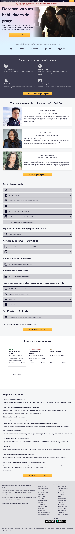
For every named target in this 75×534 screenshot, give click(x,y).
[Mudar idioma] (63, 1)
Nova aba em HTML (42, 486)
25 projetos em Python (42, 494)
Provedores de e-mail (62, 500)
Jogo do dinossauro (41, 496)
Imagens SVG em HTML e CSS (63, 514)
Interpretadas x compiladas (43, 514)
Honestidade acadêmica (41, 528)
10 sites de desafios (41, 504)
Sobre (3, 528)
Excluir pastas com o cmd (43, 492)
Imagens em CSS (61, 492)
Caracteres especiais (62, 498)
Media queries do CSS (62, 510)
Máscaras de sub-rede (62, 486)
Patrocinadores (32, 528)
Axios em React (41, 508)
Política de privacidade (60, 528)
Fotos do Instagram (41, 510)
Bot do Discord (41, 490)
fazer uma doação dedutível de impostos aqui (17, 503)
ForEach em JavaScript (62, 508)
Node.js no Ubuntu (61, 502)
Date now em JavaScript (42, 506)
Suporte (25, 528)
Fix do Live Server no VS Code (44, 512)
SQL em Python (61, 512)
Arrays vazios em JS (41, 498)
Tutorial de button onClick (63, 488)
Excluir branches (61, 494)
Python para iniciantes (42, 500)
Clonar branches (61, 504)
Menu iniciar (60, 496)
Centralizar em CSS (61, 490)
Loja (22, 528)
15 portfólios (40, 502)
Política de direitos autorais (7, 530)
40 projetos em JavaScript (43, 488)
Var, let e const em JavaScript (63, 506)
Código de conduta (50, 528)
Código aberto (17, 528)
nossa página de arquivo (31, 324)
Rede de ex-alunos (9, 528)
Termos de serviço (69, 528)
